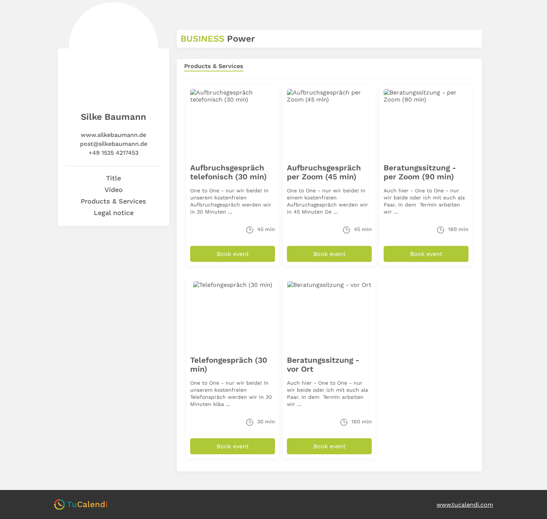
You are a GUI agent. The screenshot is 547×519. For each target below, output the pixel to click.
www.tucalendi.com (464, 504)
